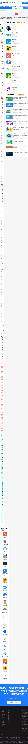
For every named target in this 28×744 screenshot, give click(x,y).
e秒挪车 (5, 590)
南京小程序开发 (10, 741)
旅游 (13, 28)
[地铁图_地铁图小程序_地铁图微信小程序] (5, 668)
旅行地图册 (5, 544)
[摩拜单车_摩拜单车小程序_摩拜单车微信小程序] (5, 534)
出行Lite (5, 619)
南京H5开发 (22, 741)
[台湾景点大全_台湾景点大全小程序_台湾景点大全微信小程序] (5, 638)
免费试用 (25, 2)
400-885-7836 (10, 3)
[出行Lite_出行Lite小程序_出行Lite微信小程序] (5, 616)
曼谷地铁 (5, 552)
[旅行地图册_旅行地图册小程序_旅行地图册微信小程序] (5, 541)
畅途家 (5, 583)
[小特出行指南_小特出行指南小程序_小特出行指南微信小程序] (5, 624)
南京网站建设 (20, 742)
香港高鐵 (5, 559)
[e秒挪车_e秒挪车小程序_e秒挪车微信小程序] (5, 587)
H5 (2, 729)
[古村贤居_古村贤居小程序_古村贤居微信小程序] (5, 602)
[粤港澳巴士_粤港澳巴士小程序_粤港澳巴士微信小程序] (5, 609)
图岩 (5, 566)
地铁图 (5, 671)
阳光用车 (5, 664)
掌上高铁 (5, 634)
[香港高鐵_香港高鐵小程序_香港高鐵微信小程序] (5, 556)
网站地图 (18, 739)
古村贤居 (5, 605)
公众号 (3, 727)
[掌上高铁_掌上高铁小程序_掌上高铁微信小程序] (5, 631)
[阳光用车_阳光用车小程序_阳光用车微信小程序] (5, 661)
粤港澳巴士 (5, 612)
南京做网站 (12, 742)
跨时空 (5, 649)
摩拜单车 (5, 537)
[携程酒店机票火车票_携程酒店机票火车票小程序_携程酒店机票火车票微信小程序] (5, 571)
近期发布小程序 (21, 23)
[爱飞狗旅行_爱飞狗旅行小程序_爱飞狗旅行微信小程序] (5, 653)
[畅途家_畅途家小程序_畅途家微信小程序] (5, 580)
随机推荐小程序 (11, 23)
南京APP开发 (4, 742)
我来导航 (5, 678)
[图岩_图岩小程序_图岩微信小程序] (5, 563)
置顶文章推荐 (21, 94)
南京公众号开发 (16, 741)
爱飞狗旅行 (5, 656)
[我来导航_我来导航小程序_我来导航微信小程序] (5, 675)
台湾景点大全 (4, 642)
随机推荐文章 (10, 94)
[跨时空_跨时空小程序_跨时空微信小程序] (5, 646)
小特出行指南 (4, 627)
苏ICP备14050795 (12, 739)
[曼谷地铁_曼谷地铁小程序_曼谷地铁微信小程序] (5, 548)
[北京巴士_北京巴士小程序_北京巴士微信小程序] (5, 594)
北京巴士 (5, 597)
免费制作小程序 (14, 702)
